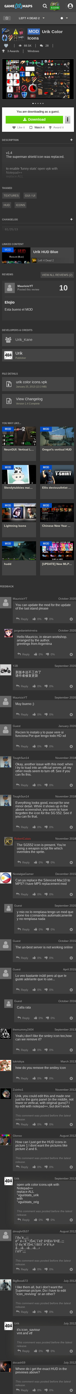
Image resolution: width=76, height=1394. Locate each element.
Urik (18, 353)
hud (7, 205)
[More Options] (67, 119)
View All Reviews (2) (57, 274)
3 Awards (12, 51)
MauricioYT (25, 286)
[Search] (45, 5)
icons (20, 205)
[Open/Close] (71, 140)
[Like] (6, 45)
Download (36, 119)
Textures (11, 195)
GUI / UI (30, 195)
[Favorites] (7, 18)
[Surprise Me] (64, 18)
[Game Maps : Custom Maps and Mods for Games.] (18, 5)
